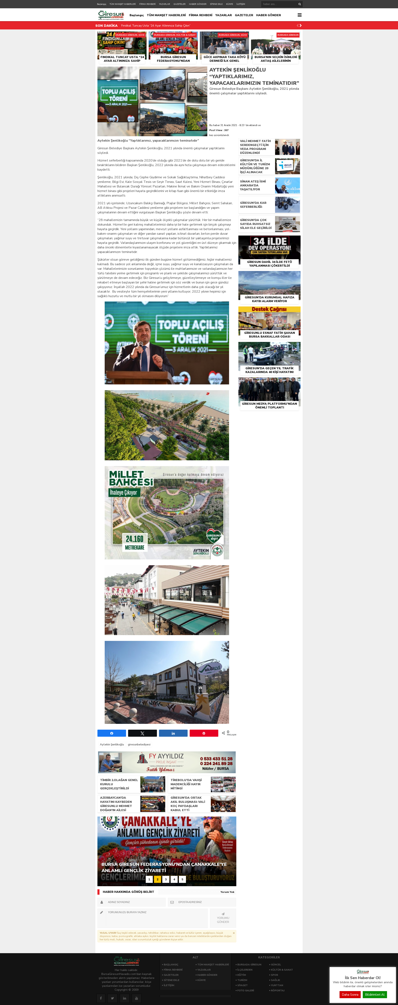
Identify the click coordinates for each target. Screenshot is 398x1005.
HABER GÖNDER (197, 4)
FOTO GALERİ (245, 990)
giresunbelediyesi (139, 744)
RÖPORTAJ (277, 990)
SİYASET (242, 985)
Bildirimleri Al (375, 994)
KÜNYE (229, 4)
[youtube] (137, 998)
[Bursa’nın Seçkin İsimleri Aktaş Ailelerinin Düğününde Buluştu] (276, 36)
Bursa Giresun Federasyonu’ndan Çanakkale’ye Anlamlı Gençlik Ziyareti (168, 26)
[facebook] (100, 998)
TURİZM (242, 980)
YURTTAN (277, 985)
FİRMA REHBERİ (147, 4)
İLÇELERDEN (244, 969)
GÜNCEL (276, 964)
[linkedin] (125, 998)
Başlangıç (101, 4)
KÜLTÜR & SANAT (282, 969)
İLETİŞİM (241, 4)
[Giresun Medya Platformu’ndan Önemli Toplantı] (269, 382)
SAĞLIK (275, 980)
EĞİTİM (241, 975)
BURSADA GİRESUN (249, 964)
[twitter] (112, 998)
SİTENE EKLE (216, 4)
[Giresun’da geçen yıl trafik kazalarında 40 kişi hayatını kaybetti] (269, 346)
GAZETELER (180, 4)
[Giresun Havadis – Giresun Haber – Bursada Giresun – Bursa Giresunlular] (363, 973)
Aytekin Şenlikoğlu (112, 744)
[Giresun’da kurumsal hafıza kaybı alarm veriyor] (269, 276)
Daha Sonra (350, 994)
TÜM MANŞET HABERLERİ (123, 4)
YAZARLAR (164, 4)
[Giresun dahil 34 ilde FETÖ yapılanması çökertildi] (269, 240)
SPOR (274, 975)
